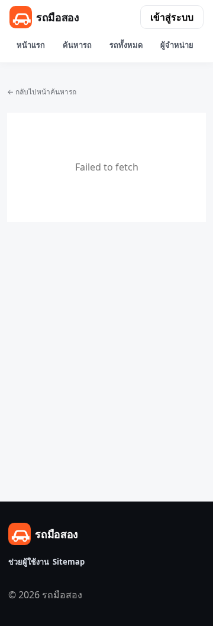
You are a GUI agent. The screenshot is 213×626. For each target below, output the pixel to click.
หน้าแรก (31, 45)
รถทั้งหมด (126, 45)
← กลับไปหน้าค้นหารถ (41, 92)
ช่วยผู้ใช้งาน (28, 561)
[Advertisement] (106, 327)
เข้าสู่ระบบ (171, 17)
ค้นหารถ (77, 45)
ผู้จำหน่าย (176, 45)
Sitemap (69, 561)
